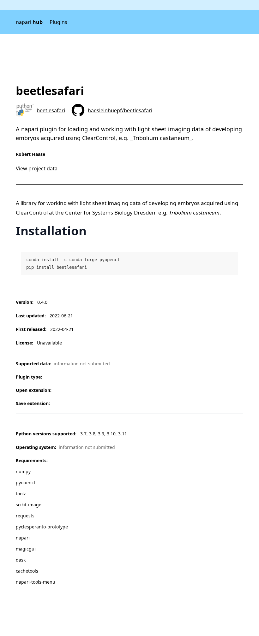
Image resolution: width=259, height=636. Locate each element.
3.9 (101, 434)
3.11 (122, 434)
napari (29, 22)
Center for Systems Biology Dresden (110, 212)
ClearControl (32, 212)
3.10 (111, 434)
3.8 (92, 434)
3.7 (83, 434)
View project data (36, 168)
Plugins (58, 22)
